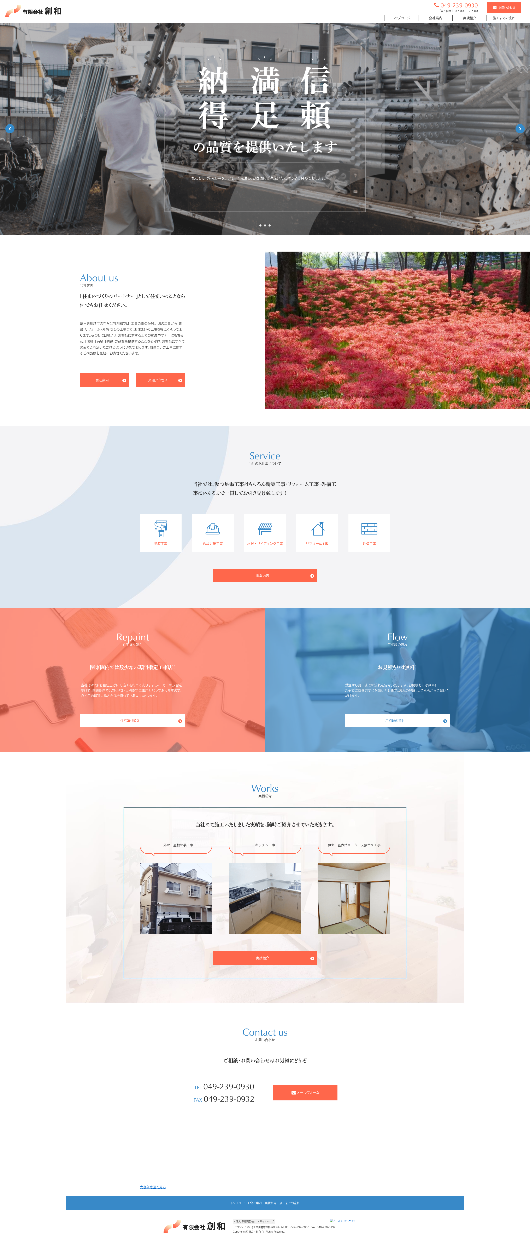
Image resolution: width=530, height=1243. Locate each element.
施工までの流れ (289, 1203)
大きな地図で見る (153, 1187)
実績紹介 (270, 1203)
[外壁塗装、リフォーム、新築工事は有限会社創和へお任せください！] (33, 15)
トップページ (239, 1203)
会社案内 (256, 1203)
